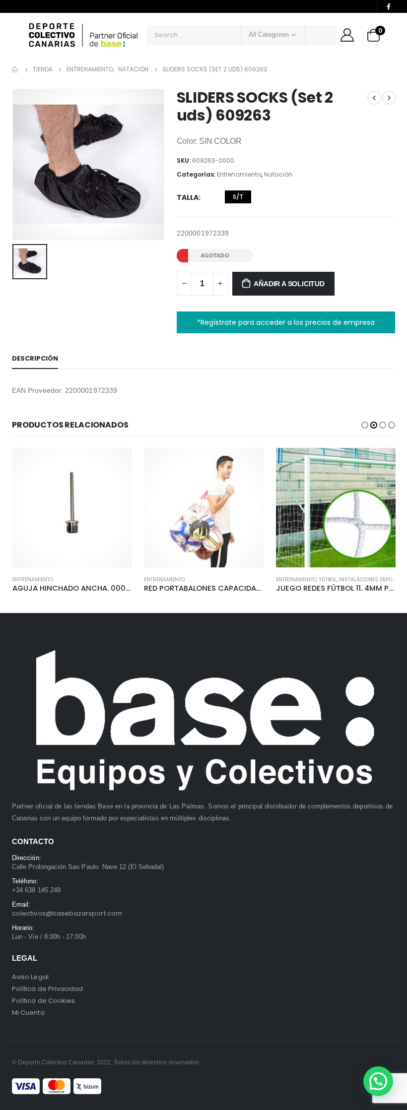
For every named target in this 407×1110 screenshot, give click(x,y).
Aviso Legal (30, 977)
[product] (72, 507)
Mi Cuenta (28, 1012)
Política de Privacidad (47, 988)
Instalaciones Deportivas (242, 579)
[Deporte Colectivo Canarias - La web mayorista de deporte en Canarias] (83, 35)
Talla (188, 197)
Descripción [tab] (35, 358)
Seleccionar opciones (116, 464)
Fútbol (195, 579)
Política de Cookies (43, 1000)
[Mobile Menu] (19, 35)
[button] (364, 425)
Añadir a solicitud (289, 284)
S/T (238, 196)
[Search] (320, 35)
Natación (278, 174)
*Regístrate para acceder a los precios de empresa (286, 322)
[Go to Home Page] (15, 69)
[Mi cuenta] (347, 35)
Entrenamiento (239, 174)
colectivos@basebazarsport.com (67, 913)
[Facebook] (388, 6)
